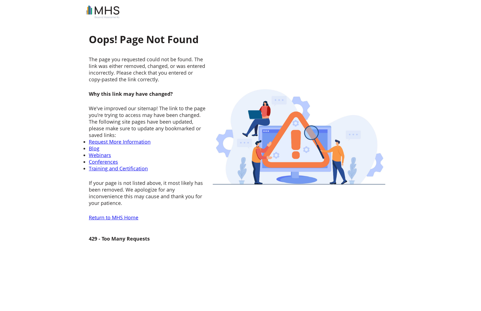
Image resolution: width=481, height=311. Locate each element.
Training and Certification (118, 168)
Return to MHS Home (113, 217)
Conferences (103, 161)
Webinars (100, 155)
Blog (94, 148)
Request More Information (120, 141)
